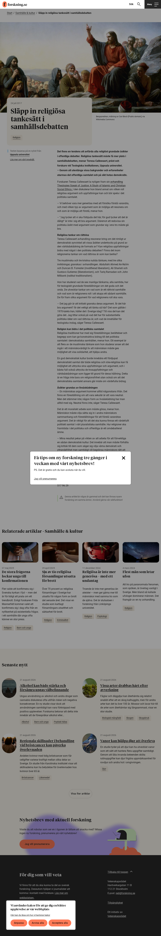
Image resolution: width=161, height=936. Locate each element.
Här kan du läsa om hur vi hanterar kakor (30, 915)
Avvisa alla (38, 922)
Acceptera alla (60, 922)
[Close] (123, 458)
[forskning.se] (13, 4)
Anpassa (19, 922)
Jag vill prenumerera (45, 478)
